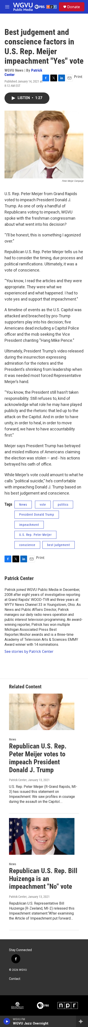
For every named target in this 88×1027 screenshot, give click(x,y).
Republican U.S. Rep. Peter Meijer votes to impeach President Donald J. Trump (38, 758)
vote (43, 504)
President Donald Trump (36, 514)
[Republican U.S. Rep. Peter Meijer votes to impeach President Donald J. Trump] (41, 712)
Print (78, 76)
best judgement (58, 545)
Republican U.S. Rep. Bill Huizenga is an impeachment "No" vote (43, 879)
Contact (14, 979)
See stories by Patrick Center (29, 651)
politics (63, 504)
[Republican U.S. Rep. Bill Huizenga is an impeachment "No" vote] (41, 836)
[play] (7, 1021)
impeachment (29, 525)
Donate (73, 7)
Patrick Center (19, 578)
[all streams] (82, 1021)
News (23, 504)
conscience (27, 545)
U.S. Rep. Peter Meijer (35, 535)
